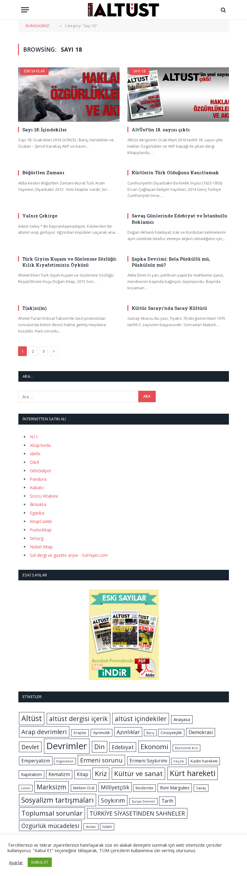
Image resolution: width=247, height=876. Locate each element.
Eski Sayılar (34, 71)
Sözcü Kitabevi (44, 496)
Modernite (144, 788)
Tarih (167, 800)
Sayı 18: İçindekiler (44, 130)
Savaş (201, 788)
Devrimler (66, 746)
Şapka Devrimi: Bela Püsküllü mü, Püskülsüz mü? (171, 262)
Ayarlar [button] (16, 862)
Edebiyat (123, 747)
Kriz (101, 773)
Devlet (30, 747)
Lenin (25, 788)
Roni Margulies (174, 788)
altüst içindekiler (141, 718)
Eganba (37, 513)
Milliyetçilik (115, 787)
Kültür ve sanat (138, 773)
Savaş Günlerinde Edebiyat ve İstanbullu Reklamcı (179, 219)
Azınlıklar (128, 732)
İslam (107, 826)
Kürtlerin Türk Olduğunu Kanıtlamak (175, 172)
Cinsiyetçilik (171, 732)
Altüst (31, 718)
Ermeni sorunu (101, 760)
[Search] (223, 10)
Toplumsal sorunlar (52, 813)
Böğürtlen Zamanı (43, 172)
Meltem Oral (83, 788)
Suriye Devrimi (143, 801)
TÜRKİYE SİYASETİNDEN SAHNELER (137, 813)
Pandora (38, 479)
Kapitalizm (31, 774)
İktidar (91, 827)
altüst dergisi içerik (78, 718)
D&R (34, 462)
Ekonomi (154, 746)
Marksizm (51, 786)
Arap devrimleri (44, 731)
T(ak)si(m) (34, 308)
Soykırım (113, 800)
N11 (34, 437)
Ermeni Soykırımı (148, 760)
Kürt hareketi (192, 773)
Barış (150, 733)
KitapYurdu (40, 445)
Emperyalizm (35, 760)
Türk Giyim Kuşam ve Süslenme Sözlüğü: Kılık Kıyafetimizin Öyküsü (69, 262)
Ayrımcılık (101, 732)
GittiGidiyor (40, 470)
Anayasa (182, 719)
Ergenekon (64, 761)
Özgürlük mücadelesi (50, 826)
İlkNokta (38, 504)
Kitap (82, 774)
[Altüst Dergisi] (123, 10)
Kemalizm (59, 774)
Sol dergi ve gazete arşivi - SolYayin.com (69, 555)
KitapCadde (41, 521)
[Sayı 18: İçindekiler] (69, 94)
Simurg (36, 538)
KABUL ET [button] (39, 862)
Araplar (79, 732)
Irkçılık (179, 761)
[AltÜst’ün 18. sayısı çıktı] (178, 94)
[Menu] (25, 10)
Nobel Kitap (41, 547)
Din (99, 746)
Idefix (35, 454)
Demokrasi (201, 732)
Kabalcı (37, 487)
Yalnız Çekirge (39, 216)
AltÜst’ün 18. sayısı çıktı (161, 130)
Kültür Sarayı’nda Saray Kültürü (169, 308)
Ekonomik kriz (186, 748)
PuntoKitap (41, 530)
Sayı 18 (139, 71)
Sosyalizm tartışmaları (57, 800)
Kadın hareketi (204, 761)
